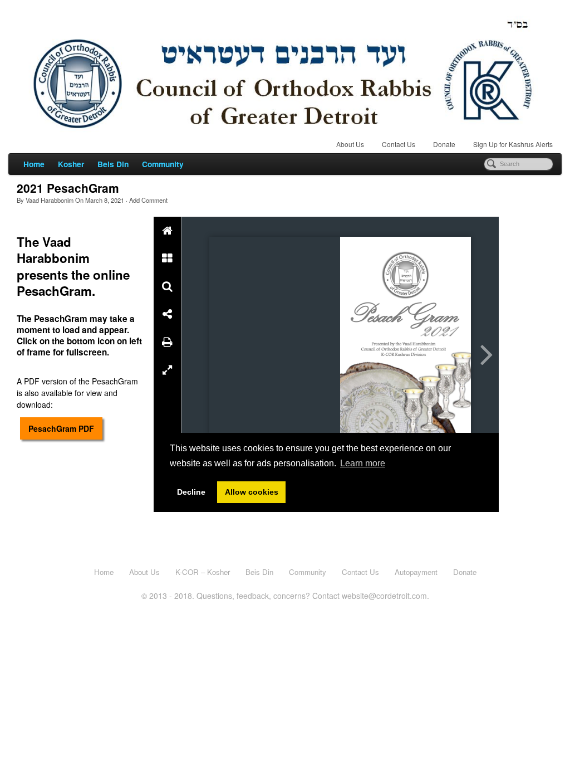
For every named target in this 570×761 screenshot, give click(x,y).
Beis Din (113, 163)
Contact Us (398, 144)
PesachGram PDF (61, 428)
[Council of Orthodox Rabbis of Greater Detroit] (285, 71)
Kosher (71, 163)
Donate (444, 144)
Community (163, 163)
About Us (350, 144)
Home (34, 163)
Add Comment (148, 200)
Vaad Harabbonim (49, 200)
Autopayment (416, 572)
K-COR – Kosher (202, 572)
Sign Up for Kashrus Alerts (513, 144)
